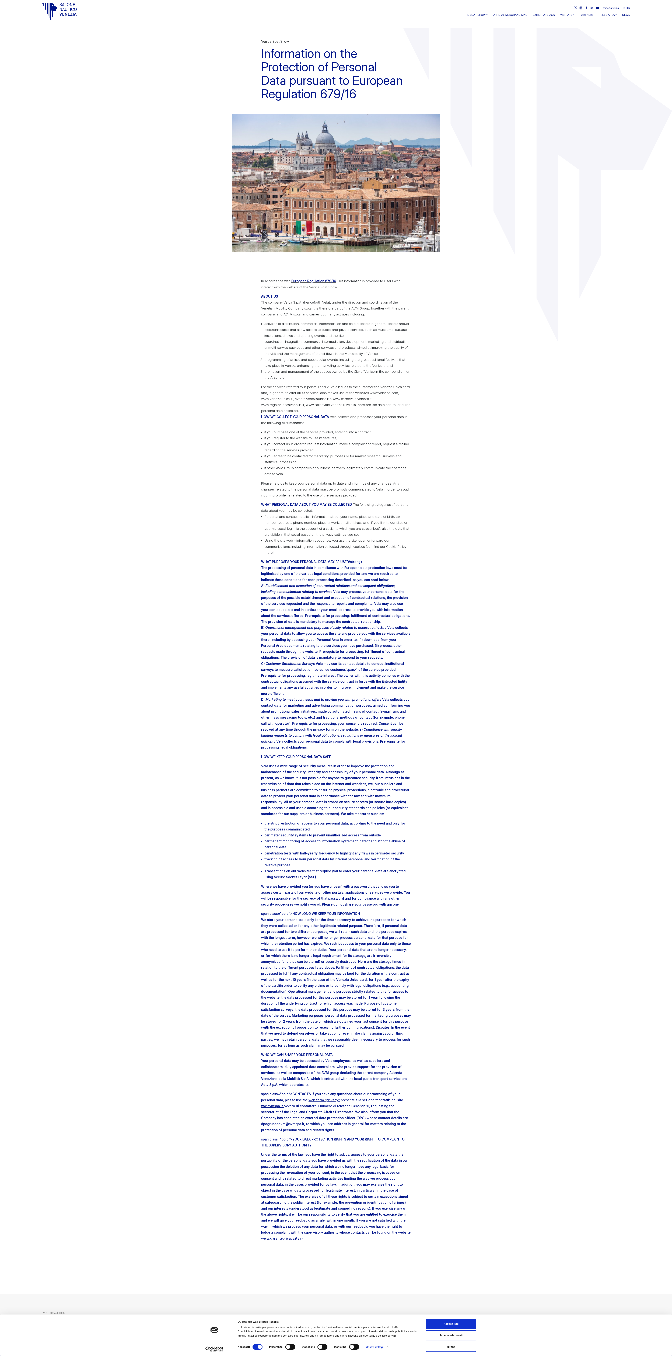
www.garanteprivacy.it (279, 1238)
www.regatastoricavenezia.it (282, 405)
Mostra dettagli (375, 1346)
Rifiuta (451, 1346)
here (269, 553)
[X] (575, 7)
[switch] (290, 1347)
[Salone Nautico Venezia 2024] (59, 11)
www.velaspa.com (384, 393)
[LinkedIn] (591, 7)
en (628, 7)
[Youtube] (597, 7)
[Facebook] (586, 7)
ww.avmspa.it (272, 1106)
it (624, 7)
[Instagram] (581, 7)
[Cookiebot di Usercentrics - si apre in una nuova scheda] (214, 1349)
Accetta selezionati (451, 1335)
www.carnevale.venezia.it (352, 399)
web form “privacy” (324, 1100)
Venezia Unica (611, 7)
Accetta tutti (451, 1323)
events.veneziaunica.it (312, 399)
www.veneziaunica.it (276, 399)
